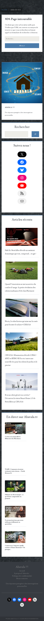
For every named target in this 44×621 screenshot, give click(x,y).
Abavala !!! (22, 567)
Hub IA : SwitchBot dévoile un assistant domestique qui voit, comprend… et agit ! (20, 252)
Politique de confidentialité (22, 576)
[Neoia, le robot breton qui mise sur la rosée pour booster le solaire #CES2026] (21, 308)
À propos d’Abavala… (22, 573)
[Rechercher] (35, 134)
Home (4, 10)
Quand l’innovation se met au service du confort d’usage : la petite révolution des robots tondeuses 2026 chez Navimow (20, 287)
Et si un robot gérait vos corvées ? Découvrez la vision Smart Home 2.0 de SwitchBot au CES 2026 (20, 398)
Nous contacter (22, 578)
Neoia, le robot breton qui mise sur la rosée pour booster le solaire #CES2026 (21, 323)
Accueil (22, 571)
